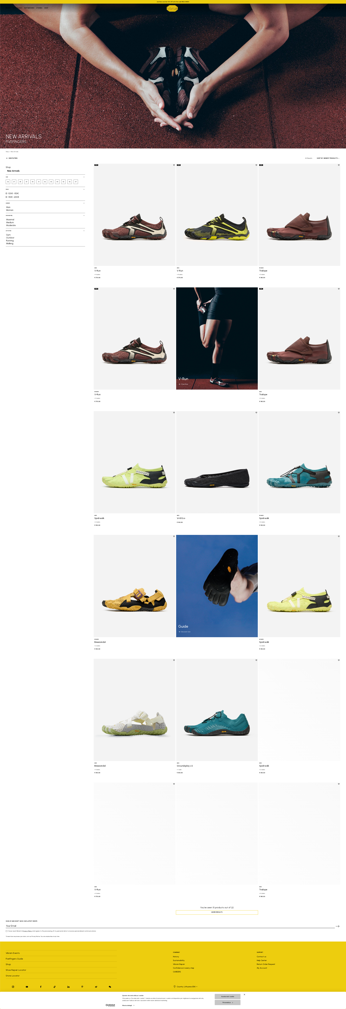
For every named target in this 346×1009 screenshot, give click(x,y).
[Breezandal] (134, 586)
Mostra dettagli (127, 1005)
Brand (8, 8)
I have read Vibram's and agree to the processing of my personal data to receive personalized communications (52, 931)
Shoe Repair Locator (16, 970)
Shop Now (184, 384)
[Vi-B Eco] (217, 462)
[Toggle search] (327, 8)
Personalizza (227, 1002)
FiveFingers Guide (15, 958)
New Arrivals (14, 151)
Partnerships (29, 8)
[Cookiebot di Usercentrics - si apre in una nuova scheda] (110, 1005)
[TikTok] (55, 986)
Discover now (185, 632)
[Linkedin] (68, 986)
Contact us (261, 957)
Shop (46, 8)
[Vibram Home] (172, 8)
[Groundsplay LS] (217, 710)
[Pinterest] (82, 986)
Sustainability (179, 960)
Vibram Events (13, 953)
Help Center (262, 960)
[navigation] (27, 8)
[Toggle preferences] (339, 8)
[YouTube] (27, 986)
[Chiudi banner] (244, 994)
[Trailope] (299, 215)
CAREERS (177, 972)
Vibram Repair (179, 964)
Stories (39, 8)
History (176, 957)
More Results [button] (217, 912)
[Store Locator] (330, 8)
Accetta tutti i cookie (227, 996)
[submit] (337, 926)
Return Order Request (266, 964)
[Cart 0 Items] (336, 8)
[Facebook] (41, 986)
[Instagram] (13, 986)
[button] (185, 986)
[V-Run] (134, 215)
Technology (17, 8)
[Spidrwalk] (134, 462)
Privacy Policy (27, 931)
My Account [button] (262, 968)
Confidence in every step (183, 968)
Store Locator (13, 975)
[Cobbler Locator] (333, 8)
